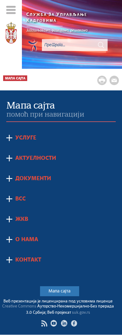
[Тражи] (101, 45)
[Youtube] (54, 323)
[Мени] (11, 9)
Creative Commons (19, 306)
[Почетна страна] (11, 34)
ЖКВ (21, 219)
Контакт (28, 260)
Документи (33, 178)
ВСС (20, 199)
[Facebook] (74, 323)
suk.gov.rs (81, 313)
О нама (26, 239)
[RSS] (44, 323)
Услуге (25, 138)
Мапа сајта (59, 291)
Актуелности (35, 158)
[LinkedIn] (64, 323)
